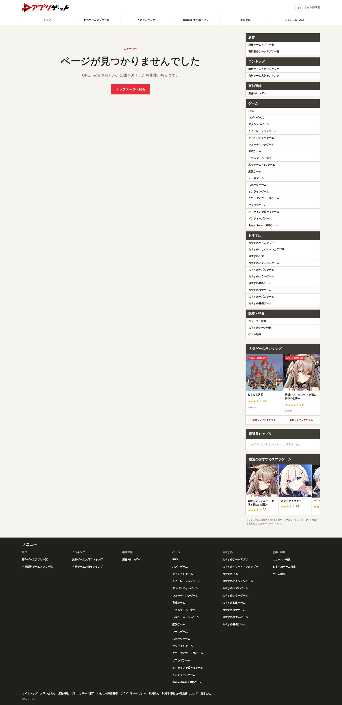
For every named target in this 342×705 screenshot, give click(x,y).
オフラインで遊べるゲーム (263, 211)
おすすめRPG (256, 256)
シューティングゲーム (261, 144)
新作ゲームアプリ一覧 (96, 19)
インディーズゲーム (260, 218)
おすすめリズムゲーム (261, 296)
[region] (283, 384)
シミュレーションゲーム (262, 131)
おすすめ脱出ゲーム (260, 283)
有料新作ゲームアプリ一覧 (263, 51)
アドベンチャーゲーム (261, 137)
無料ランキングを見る (264, 420)
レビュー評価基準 (107, 693)
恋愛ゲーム (254, 171)
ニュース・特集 (257, 321)
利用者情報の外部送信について (180, 693)
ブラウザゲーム (257, 205)
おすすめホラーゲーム (261, 276)
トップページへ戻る (130, 89)
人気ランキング (146, 19)
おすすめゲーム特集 (260, 327)
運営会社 (206, 693)
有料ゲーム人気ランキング (263, 75)
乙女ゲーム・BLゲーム (261, 164)
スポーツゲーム (257, 184)
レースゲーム (256, 178)
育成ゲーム (254, 151)
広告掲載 (63, 693)
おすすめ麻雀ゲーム (260, 303)
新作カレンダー (257, 93)
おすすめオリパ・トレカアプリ (266, 249)
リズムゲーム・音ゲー (261, 158)
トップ (47, 19)
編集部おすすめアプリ (196, 19)
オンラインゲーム (258, 191)
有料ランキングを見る (301, 420)
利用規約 (154, 693)
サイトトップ (29, 693)
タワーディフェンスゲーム (263, 198)
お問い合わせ (48, 693)
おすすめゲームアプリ (261, 242)
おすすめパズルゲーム (261, 269)
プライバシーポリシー (133, 693)
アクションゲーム (258, 124)
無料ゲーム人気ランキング (263, 68)
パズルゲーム (256, 117)
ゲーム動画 (254, 334)
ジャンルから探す (295, 19)
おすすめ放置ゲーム (260, 289)
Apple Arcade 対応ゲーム (263, 225)
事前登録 (245, 19)
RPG (251, 110)
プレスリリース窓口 (82, 693)
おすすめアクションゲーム (263, 262)
